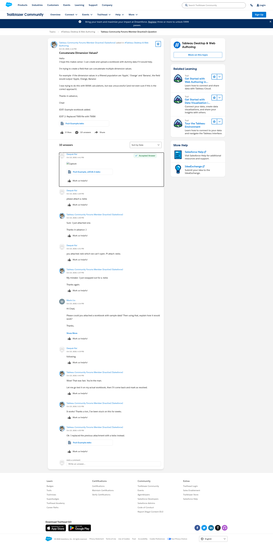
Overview (55, 14)
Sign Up (259, 14)
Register (152, 21)
